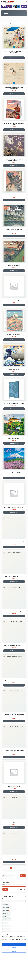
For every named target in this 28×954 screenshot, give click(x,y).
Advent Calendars (6, 919)
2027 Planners (5, 916)
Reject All (14, 951)
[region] (14, 943)
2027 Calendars (6, 907)
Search (22, 875)
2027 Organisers (6, 913)
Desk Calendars (6, 925)
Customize (14, 947)
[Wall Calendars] (8, 2)
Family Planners (6, 928)
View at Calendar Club (14, 57)
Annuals (4, 922)
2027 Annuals (5, 904)
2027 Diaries (5, 910)
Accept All (14, 944)
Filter (5, 889)
